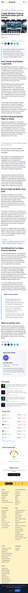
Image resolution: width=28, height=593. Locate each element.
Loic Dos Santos (5, 41)
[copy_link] (2, 43)
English (17, 550)
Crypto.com (5, 510)
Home (2, 9)
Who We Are (5, 577)
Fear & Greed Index (8, 447)
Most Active (5, 557)
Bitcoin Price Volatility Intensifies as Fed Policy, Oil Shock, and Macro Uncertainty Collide (13, 241)
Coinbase (4, 517)
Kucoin (3, 520)
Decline (11, 590)
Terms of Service (6, 580)
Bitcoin (22, 72)
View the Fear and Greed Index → (14, 461)
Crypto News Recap (7, 502)
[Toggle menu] (26, 2)
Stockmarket (12, 9)
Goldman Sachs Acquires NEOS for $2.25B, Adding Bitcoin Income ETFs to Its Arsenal (16, 404)
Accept (17, 590)
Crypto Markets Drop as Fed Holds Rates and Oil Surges (12, 10)
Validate (8, 570)
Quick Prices (6, 411)
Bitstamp (4, 512)
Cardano (17, 493)
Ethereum (17, 502)
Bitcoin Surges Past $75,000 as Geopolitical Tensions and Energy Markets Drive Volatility (13, 243)
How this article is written (6, 45)
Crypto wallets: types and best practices (19, 530)
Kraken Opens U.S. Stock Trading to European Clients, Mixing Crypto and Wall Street (16, 392)
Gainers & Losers (6, 555)
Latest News (5, 500)
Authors (4, 575)
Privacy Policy (18, 587)
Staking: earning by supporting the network (20, 512)
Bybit (3, 519)
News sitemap (5, 571)
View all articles (6, 374)
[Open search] (24, 2)
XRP (16, 499)
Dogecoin (17, 495)
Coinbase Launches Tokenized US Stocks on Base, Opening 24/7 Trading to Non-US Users (16, 386)
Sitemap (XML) (6, 573)
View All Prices (6, 558)
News (7, 9)
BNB (16, 497)
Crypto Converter (6, 548)
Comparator (5, 550)
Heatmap (4, 551)
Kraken (4, 513)
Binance (4, 515)
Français (17, 548)
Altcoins (4, 497)
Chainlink (17, 492)
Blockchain (5, 495)
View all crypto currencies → (9, 441)
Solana (17, 500)
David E (8, 395)
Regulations (5, 493)
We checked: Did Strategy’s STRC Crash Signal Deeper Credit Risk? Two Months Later (15, 399)
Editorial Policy (6, 578)
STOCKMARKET (13, 41)
